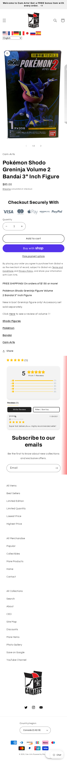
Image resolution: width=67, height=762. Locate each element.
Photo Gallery (14, 645)
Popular (11, 546)
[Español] (38, 33)
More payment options (33, 256)
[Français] (11, 33)
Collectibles (13, 554)
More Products (15, 561)
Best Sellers (13, 493)
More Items (13, 637)
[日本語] (27, 33)
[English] (5, 33)
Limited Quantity (16, 508)
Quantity (7, 219)
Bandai (7, 335)
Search (11, 599)
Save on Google (16, 652)
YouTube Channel (16, 660)
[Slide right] (40, 145)
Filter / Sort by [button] (42, 409)
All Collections (15, 591)
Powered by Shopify (40, 754)
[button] (4, 20)
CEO (9, 614)
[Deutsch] (16, 33)
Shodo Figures (12, 321)
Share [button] (10, 351)
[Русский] (33, 33)
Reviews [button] (12, 403)
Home (10, 569)
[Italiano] (22, 33)
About (10, 606)
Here (12, 314)
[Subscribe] (56, 468)
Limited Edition (15, 501)
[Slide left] (26, 145)
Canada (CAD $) (31, 730)
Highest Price (14, 524)
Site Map (12, 622)
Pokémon (8, 328)
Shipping (7, 189)
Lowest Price (14, 516)
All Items (12, 486)
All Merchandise (16, 538)
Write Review (19, 409)
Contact (11, 577)
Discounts (12, 629)
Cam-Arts (9, 342)
